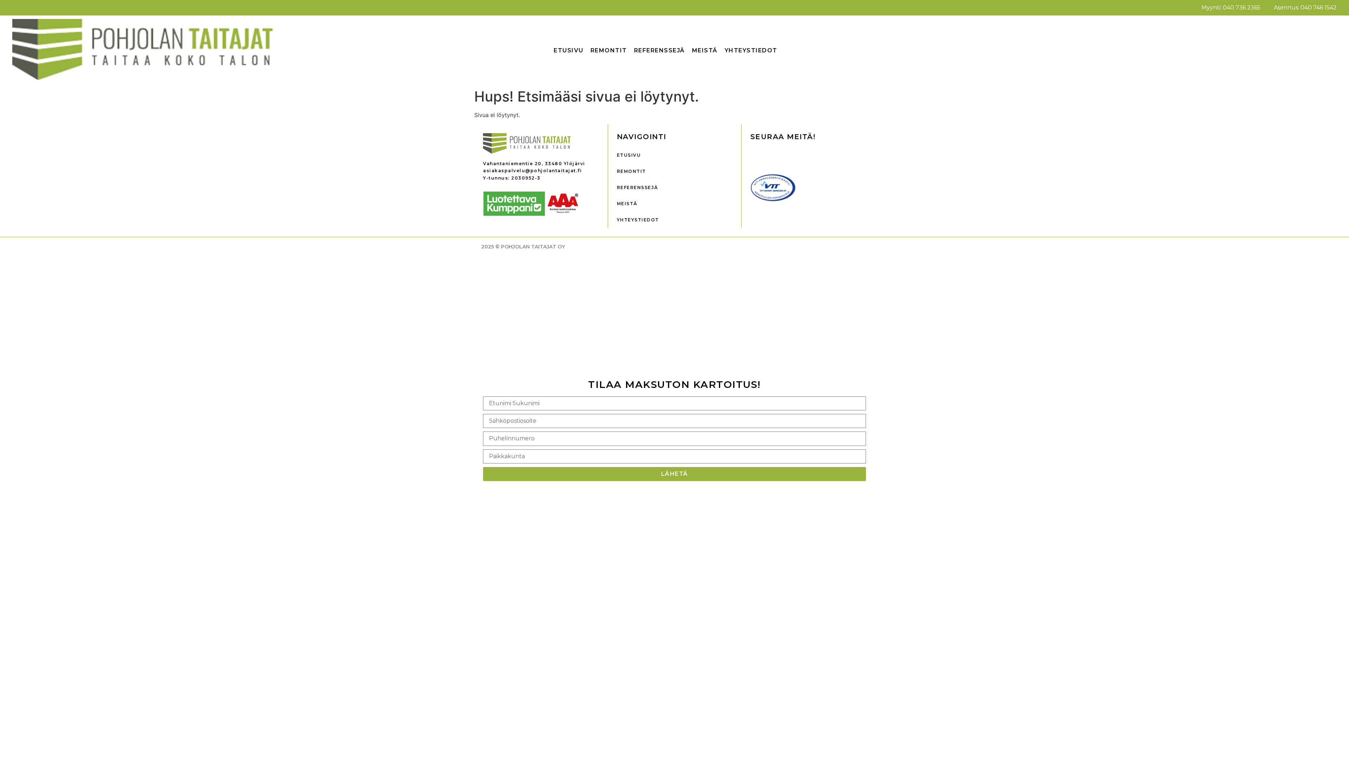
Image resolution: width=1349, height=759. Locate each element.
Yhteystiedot (751, 50)
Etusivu (569, 50)
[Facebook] (759, 156)
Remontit (609, 50)
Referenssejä (659, 50)
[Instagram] (780, 156)
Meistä (705, 50)
